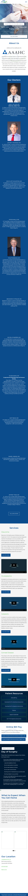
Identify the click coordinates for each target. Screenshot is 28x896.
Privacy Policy (10, 894)
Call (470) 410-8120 (14, 36)
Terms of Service (4, 894)
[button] (26, 2)
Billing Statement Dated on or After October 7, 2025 (13, 739)
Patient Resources (14, 32)
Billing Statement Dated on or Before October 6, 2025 (13, 735)
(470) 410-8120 (4, 866)
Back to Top (4, 869)
